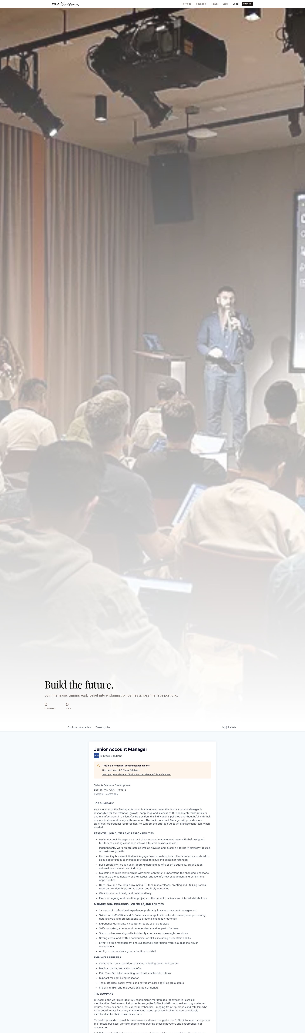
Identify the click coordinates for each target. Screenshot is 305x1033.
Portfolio (186, 3)
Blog (225, 3)
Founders (201, 3)
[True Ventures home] (65, 4)
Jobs (235, 3)
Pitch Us (247, 4)
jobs (103, 727)
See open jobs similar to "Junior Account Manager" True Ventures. (136, 774)
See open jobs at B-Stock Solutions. (121, 770)
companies (79, 727)
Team (214, 3)
